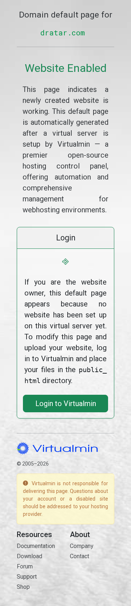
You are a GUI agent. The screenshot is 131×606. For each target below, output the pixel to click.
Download (29, 556)
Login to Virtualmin (65, 403)
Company (82, 546)
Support (27, 576)
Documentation (36, 546)
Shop (23, 586)
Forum (25, 566)
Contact (79, 556)
